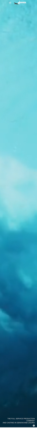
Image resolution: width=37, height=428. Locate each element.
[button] (10, 3)
